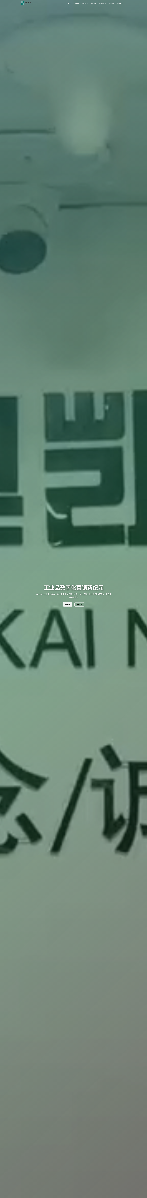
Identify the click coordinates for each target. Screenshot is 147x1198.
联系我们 (120, 3)
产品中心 (76, 3)
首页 (69, 3)
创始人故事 (102, 3)
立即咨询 (67, 604)
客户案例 (85, 3)
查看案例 (79, 604)
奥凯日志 (93, 3)
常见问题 (111, 3)
